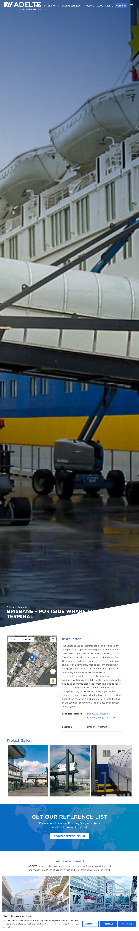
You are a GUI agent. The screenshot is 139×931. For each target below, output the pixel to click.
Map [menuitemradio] (13, 639)
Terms (54, 686)
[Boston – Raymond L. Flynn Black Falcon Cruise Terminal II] (103, 902)
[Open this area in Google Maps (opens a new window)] (12, 685)
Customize (90, 924)
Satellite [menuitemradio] (26, 639)
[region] (69, 921)
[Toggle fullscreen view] (53, 639)
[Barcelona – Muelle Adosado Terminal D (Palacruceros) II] (35, 902)
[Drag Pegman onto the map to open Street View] (53, 681)
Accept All (127, 924)
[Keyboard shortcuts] (27, 686)
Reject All (108, 924)
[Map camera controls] (53, 671)
